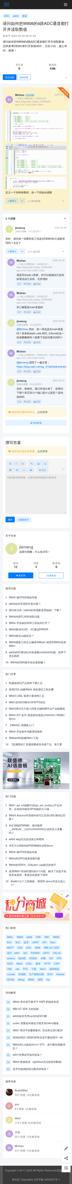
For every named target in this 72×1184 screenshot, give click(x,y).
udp (17, 969)
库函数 (22, 974)
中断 (43, 958)
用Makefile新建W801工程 (23, 738)
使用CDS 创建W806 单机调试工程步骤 (31, 689)
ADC (6, 16)
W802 (31, 979)
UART (35, 942)
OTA (59, 958)
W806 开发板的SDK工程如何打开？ (29, 623)
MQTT (10, 947)
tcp (48, 979)
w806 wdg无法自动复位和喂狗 (26, 839)
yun (17, 1104)
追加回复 (37, 422)
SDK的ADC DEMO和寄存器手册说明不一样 (38, 1037)
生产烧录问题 (36, 974)
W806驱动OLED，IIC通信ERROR (28, 629)
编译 (38, 963)
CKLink (57, 953)
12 (15, 567)
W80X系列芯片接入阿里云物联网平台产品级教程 (37, 708)
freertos (60, 974)
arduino (11, 958)
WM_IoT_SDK (51, 947)
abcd (17, 1118)
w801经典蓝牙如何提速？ (27, 1054)
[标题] (22, 463)
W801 (10, 937)
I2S (51, 958)
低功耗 (22, 958)
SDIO (10, 963)
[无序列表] (10, 470)
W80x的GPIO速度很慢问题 (24, 858)
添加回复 (35, 201)
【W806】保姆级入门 (21, 725)
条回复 (35, 251)
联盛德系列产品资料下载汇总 (25, 683)
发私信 (52, 575)
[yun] (9, 1106)
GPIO (46, 953)
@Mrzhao (22, 329)
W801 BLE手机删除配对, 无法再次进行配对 (38, 1030)
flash (52, 942)
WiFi (46, 937)
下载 (33, 969)
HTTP (47, 963)
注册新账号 (23, 519)
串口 (17, 942)
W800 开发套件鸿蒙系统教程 (25, 731)
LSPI (56, 963)
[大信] (9, 1133)
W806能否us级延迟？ (21, 635)
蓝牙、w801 (13, 953)
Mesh (20, 963)
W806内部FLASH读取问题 (24, 616)
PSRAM (35, 953)
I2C (25, 953)
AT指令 (33, 958)
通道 (24, 16)
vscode (11, 974)
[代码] (24, 470)
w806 (15, 16)
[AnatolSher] (9, 1092)
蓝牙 (26, 942)
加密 (40, 979)
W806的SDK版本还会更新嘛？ (28, 662)
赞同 (12, 200)
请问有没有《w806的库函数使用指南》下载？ (35, 610)
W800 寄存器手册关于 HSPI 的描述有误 (36, 1001)
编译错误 (54, 969)
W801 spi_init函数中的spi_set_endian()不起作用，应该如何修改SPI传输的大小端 (35, 807)
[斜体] (16, 463)
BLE (9, 942)
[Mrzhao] (9, 1147)
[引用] (31, 470)
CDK (20, 947)
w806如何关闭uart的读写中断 (30, 1016)
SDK (38, 937)
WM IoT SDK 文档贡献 (26, 1009)
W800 (20, 937)
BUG (50, 974)
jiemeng (26, 546)
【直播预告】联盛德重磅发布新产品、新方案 (36, 744)
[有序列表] (17, 470)
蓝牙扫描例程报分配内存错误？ (31, 1069)
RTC (25, 969)
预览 (43, 469)
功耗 (9, 969)
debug (21, 979)
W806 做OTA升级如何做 (23, 597)
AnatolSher (21, 1090)
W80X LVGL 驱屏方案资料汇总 (26, 696)
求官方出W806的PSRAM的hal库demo (31, 845)
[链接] (31, 463)
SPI (44, 942)
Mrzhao (19, 1146)
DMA (37, 947)
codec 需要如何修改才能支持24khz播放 (36, 1023)
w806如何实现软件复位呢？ (25, 603)
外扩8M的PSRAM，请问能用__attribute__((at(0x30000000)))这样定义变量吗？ (35, 829)
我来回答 (24, 77)
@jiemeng (22, 362)
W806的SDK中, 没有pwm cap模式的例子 (32, 865)
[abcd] (9, 1120)
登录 (10, 519)
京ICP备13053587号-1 (47, 1179)
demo (43, 969)
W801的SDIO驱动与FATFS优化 (27, 702)
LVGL (29, 963)
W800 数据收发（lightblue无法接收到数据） (38, 1062)
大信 (17, 1132)
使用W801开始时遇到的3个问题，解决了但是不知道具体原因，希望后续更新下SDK (37, 873)
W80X (56, 937)
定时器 (10, 979)
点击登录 (42, 412)
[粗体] (10, 463)
